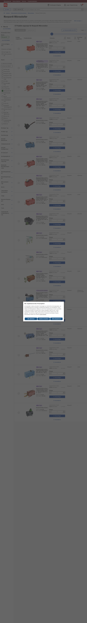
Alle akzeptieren (56, 319)
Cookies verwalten (43, 319)
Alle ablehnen (30, 319)
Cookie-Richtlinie (42, 314)
